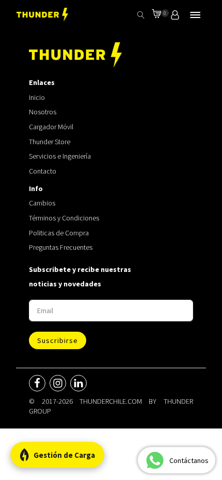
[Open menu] (195, 15)
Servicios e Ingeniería (60, 156)
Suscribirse (57, 340)
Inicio (37, 97)
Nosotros (42, 111)
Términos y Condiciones (64, 217)
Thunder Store (49, 141)
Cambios (42, 203)
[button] (156, 14)
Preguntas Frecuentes (60, 247)
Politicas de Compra (59, 232)
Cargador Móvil (51, 126)
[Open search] (141, 15)
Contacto (42, 171)
